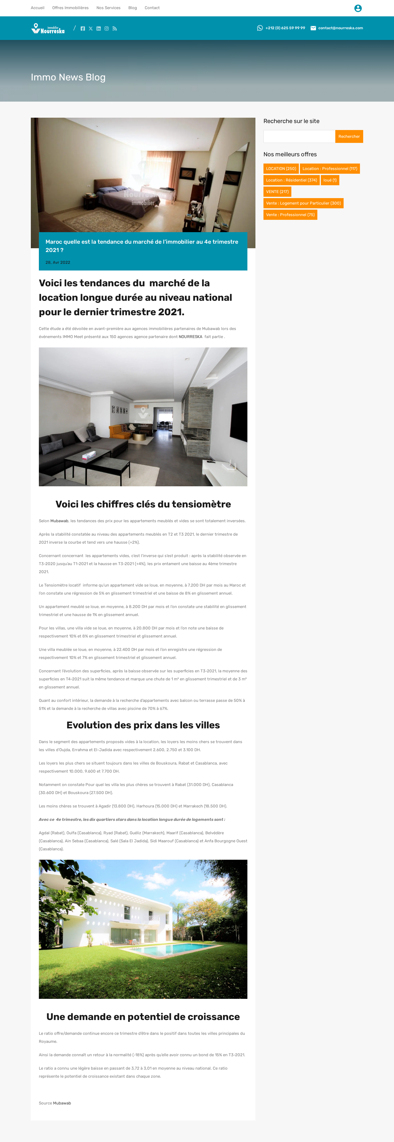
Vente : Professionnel (290, 214)
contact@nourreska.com (340, 28)
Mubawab (59, 520)
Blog (132, 7)
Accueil (37, 7)
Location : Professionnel (330, 168)
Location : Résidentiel (291, 180)
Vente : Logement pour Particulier (303, 203)
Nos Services (108, 7)
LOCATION (281, 168)
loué (330, 180)
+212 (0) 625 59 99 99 (285, 28)
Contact (152, 7)
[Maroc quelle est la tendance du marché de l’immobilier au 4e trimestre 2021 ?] (143, 183)
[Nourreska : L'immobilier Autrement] (48, 32)
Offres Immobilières (70, 7)
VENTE (277, 191)
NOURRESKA (191, 336)
